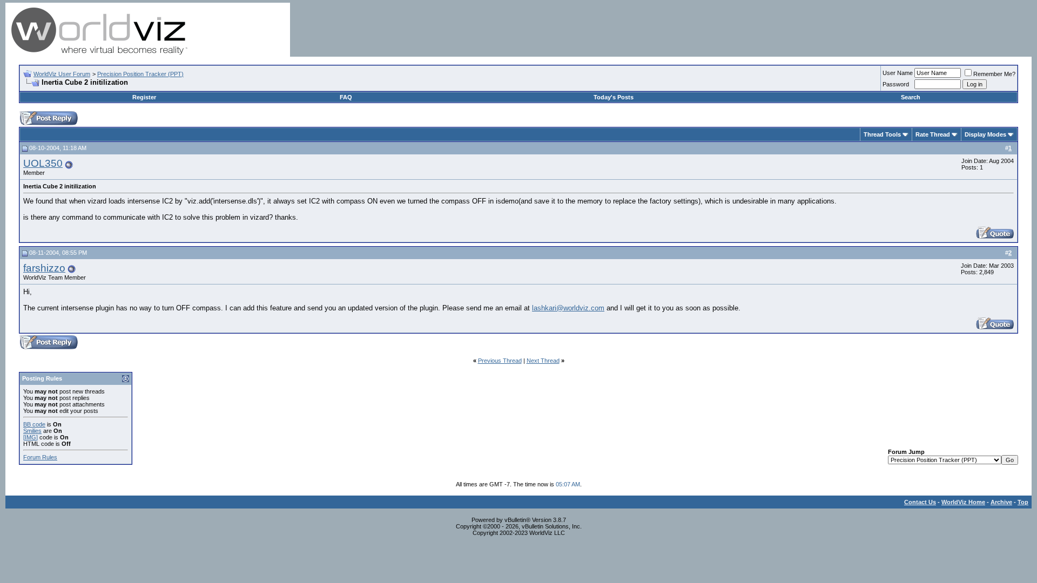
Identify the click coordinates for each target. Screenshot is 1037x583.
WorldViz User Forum (61, 74)
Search (910, 97)
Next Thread (543, 360)
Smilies (32, 431)
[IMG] (30, 437)
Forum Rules (40, 457)
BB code (34, 424)
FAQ (346, 97)
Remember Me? (994, 74)
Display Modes (985, 134)
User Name (898, 73)
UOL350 (43, 163)
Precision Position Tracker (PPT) (140, 74)
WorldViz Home (963, 502)
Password (896, 84)
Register (144, 97)
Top (1023, 502)
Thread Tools (882, 134)
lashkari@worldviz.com (568, 308)
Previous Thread (500, 360)
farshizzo (44, 268)
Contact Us (920, 502)
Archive (1001, 502)
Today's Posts (614, 97)
